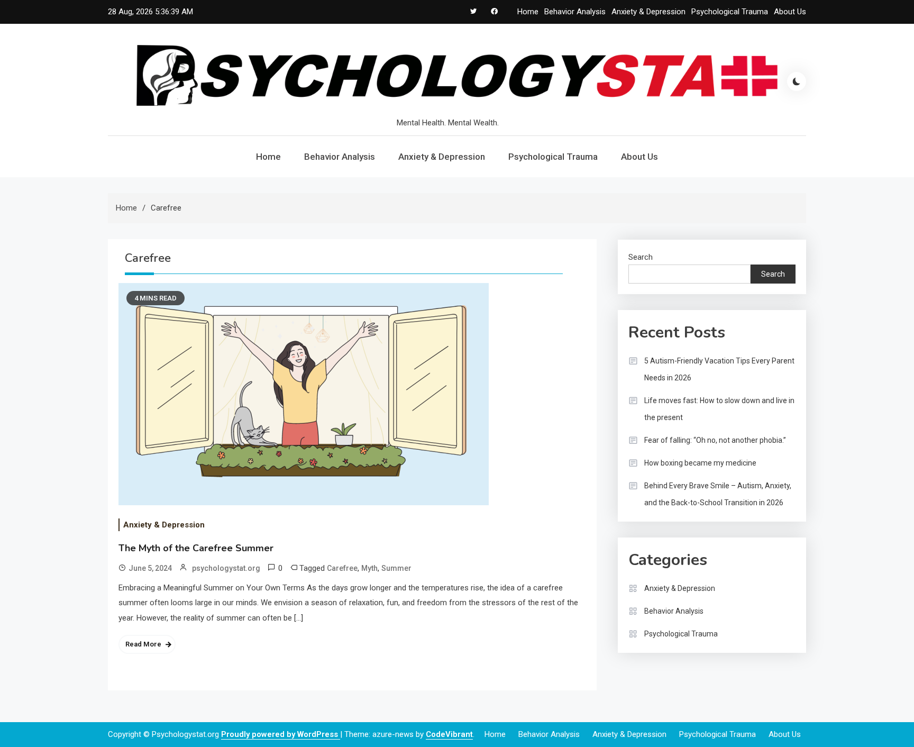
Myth (369, 568)
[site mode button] (796, 81)
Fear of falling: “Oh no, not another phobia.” (715, 440)
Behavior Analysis (575, 11)
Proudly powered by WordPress (280, 734)
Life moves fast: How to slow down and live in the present (719, 409)
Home (527, 11)
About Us (790, 11)
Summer (396, 568)
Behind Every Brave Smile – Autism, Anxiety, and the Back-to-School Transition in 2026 (717, 494)
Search (640, 257)
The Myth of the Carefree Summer (195, 548)
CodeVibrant (449, 734)
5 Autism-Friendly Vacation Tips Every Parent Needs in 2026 (719, 369)
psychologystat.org (226, 568)
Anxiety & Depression (648, 11)
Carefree (342, 568)
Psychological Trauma (729, 11)
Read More (143, 644)
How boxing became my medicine (700, 463)
